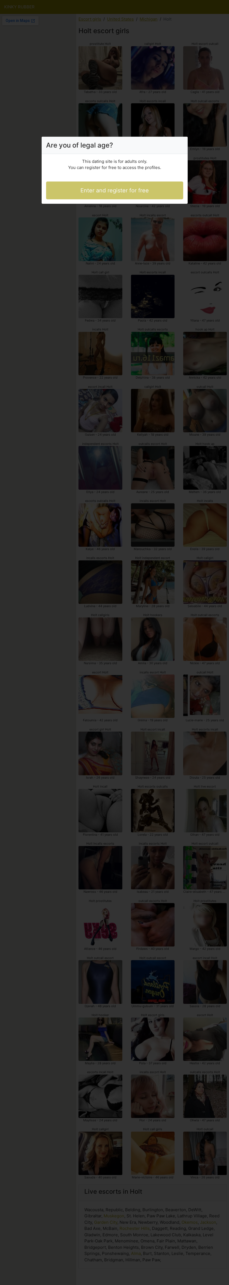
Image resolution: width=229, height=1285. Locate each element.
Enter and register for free (114, 190)
